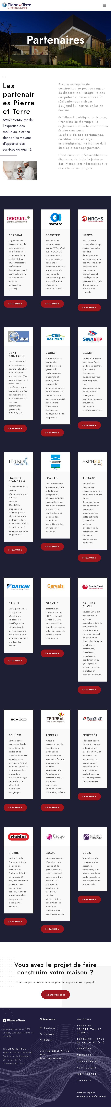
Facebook (49, 1028)
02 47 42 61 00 (17, 1048)
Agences (84, 1055)
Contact (84, 1080)
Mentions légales (86, 1092)
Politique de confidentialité (91, 1096)
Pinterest (48, 1039)
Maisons (84, 1019)
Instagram (49, 1033)
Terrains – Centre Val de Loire (89, 1029)
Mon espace (87, 1074)
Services (84, 1048)
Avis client (87, 1067)
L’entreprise (88, 1061)
